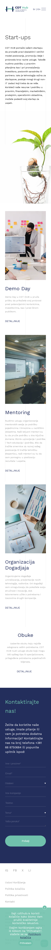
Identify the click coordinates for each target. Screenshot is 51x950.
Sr (34, 9)
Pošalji (25, 841)
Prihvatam (25, 943)
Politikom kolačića (30, 936)
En (38, 9)
